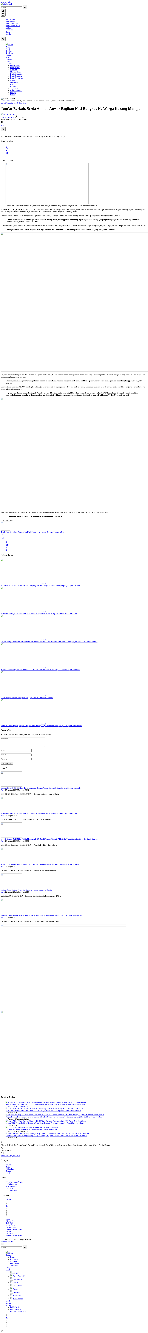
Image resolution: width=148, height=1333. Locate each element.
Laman (8, 1303)
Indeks (8, 1219)
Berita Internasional (13, 26)
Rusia (8, 32)
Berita (3, 103)
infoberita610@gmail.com (10, 1156)
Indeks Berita (10, 1225)
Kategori (9, 1255)
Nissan (8, 28)
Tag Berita (9, 1188)
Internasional (15, 1263)
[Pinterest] (6, 1209)
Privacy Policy (11, 1221)
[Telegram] (6, 151)
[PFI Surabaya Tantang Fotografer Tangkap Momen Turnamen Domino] (21, 696)
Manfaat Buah (11, 19)
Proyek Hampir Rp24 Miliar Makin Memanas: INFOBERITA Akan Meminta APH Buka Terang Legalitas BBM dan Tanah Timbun (49, 642)
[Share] (3, 129)
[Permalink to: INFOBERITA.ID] (8, 114)
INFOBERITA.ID (7, 117)
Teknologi (14, 1265)
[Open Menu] (3, 15)
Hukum (8, 1171)
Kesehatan (14, 1259)
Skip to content (6, 2)
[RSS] (6, 1215)
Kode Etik (9, 1223)
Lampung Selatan (12, 1190)
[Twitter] (7, 148)
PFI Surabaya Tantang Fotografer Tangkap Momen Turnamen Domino (27, 698)
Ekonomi (14, 103)
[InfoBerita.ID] (7, 4)
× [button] (2, 1244)
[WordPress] (6, 1211)
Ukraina (8, 34)
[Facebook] (6, 145)
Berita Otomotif (11, 21)
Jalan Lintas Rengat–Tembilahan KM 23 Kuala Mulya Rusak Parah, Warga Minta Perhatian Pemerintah (39, 614)
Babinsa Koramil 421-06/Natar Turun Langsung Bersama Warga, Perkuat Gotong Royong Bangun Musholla (40, 586)
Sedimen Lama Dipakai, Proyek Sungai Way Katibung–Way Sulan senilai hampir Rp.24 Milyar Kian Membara (41, 726)
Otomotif (13, 1261)
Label (8, 1270)
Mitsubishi (9, 30)
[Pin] (7, 154)
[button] (25, 7)
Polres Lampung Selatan (14, 1182)
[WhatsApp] (6, 156)
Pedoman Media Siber (14, 1229)
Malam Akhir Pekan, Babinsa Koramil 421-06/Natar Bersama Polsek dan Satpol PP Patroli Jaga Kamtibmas (40, 670)
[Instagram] (6, 1213)
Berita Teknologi (12, 24)
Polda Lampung (11, 1184)
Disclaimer (9, 1233)
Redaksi (8, 1199)
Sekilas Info (21, 103)
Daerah (8, 103)
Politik (8, 1173)
